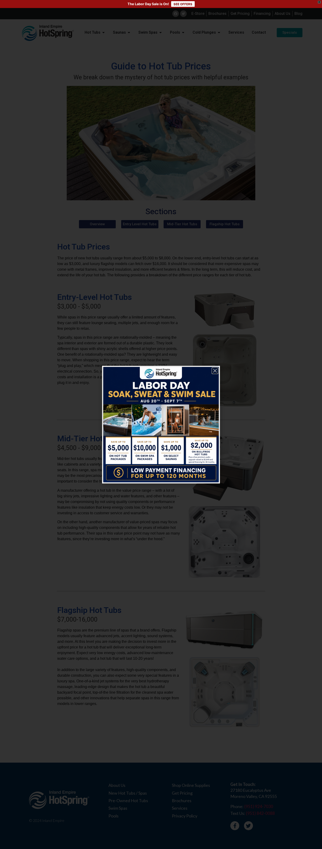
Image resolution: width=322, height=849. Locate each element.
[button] (215, 370)
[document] (161, 424)
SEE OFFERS (182, 4)
